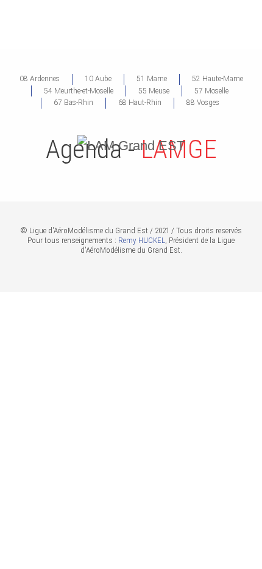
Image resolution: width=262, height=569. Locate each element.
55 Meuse (153, 91)
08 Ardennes (39, 78)
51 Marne (151, 78)
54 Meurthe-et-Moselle (78, 91)
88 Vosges (202, 102)
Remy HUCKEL (141, 240)
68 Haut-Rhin (139, 102)
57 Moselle (211, 91)
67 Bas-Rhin (73, 102)
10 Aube (98, 78)
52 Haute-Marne (217, 78)
